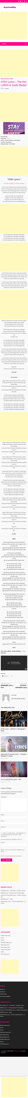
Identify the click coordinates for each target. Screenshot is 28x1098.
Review (2, 951)
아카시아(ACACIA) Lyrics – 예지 (11, 779)
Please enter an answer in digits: (11, 839)
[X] (23, 1)
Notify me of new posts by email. (11, 856)
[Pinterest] (25, 1)
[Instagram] (26, 1)
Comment (4, 797)
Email (3, 820)
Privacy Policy (3, 994)
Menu (4, 43)
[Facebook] (18, 1)
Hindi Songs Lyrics (5, 944)
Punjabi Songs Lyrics (6, 949)
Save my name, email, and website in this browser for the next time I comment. (13, 835)
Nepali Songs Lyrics (5, 947)
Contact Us (2, 991)
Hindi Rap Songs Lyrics (6, 942)
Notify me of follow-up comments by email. (13, 850)
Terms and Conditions (5, 996)
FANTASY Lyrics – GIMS (7, 899)
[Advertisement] (14, 63)
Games (2, 940)
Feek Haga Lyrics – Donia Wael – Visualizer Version (13, 890)
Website (3, 827)
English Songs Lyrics (7, 78)
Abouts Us (2, 989)
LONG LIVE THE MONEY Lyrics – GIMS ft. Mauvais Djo (13, 1010)
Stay (24, 651)
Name (3, 814)
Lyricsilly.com (17, 1051)
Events (2, 938)
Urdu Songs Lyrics (5, 954)
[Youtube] (20, 1)
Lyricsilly (7, 88)
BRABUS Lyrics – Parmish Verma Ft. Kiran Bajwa (12, 893)
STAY (8, 138)
